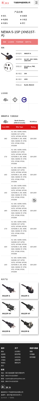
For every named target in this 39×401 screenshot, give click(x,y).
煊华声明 (17, 354)
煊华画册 (32, 357)
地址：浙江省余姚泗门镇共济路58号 (13, 373)
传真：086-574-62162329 (9, 381)
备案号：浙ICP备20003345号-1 (11, 395)
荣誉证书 (17, 363)
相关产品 (28, 42)
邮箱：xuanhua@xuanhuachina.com (13, 378)
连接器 (24, 16)
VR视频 (32, 354)
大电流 (24, 19)
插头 (4, 16)
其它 (23, 23)
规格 (4, 42)
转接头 (5, 23)
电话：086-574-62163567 (9, 376)
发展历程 (17, 360)
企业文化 (17, 357)
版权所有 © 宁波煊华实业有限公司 (12, 392)
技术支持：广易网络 (7, 398)
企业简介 (17, 351)
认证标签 (11, 42)
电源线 (5, 19)
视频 (31, 351)
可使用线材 (19, 42)
